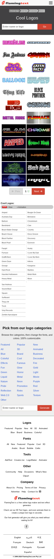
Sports (20, 395)
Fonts (27, 438)
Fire (35, 363)
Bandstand (6, 225)
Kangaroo (31, 266)
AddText (8, 460)
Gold (35, 367)
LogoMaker (31, 460)
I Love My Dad (33, 253)
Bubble (30, 448)
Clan (29, 225)
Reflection (6, 390)
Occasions (29, 472)
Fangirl (4, 248)
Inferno (30, 261)
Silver (36, 390)
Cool (19, 358)
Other (3, 400)
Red (35, 386)
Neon (20, 381)
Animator (43, 460)
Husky (30, 248)
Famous (21, 363)
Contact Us (33, 491)
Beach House (7, 234)
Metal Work (32, 274)
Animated (38, 349)
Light (35, 372)
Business (38, 354)
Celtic (37, 448)
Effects (4, 363)
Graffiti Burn (6, 257)
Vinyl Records (7, 310)
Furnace (5, 253)
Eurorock (31, 243)
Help (20, 472)
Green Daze (6, 261)
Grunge (5, 266)
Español (28, 552)
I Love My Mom (33, 257)
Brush (22, 448)
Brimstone (31, 217)
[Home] (15, 2)
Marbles (31, 270)
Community (11, 472)
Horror (20, 372)
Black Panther (7, 238)
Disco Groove (33, 234)
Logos (27, 422)
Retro (20, 390)
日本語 (14, 547)
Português (27, 547)
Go (44, 26)
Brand (20, 354)
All (2, 349)
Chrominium (32, 221)
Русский (41, 547)
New (35, 344)
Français (17, 542)
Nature (4, 381)
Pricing (20, 487)
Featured (5, 344)
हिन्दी (41, 542)
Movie (36, 377)
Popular (21, 344)
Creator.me (19, 460)
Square (4, 293)
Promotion (22, 386)
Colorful (5, 358)
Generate (44, 408)
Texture (37, 395)
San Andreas (7, 285)
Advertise (15, 491)
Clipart (26, 476)
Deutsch (30, 542)
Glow (19, 367)
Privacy (42, 487)
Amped (4, 213)
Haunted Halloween (9, 274)
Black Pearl (6, 243)
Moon (30, 279)
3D (18, 349)
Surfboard (6, 297)
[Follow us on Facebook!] (26, 526)
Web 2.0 (5, 395)
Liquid (4, 377)
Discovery (31, 238)
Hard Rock (6, 270)
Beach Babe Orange (10, 230)
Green (4, 372)
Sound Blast (6, 289)
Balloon (5, 221)
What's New (41, 472)
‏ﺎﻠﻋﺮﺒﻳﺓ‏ (29, 537)
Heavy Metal (7, 279)
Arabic (15, 448)
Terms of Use (31, 487)
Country (31, 230)
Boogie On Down (34, 213)
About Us (10, 487)
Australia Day (7, 217)
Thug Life (5, 302)
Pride (3, 386)
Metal (20, 377)
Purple (36, 381)
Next (36, 191)
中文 (39, 537)
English (17, 537)
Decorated (38, 358)
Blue (3, 354)
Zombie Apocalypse (9, 315)
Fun (3, 367)
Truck (4, 306)
